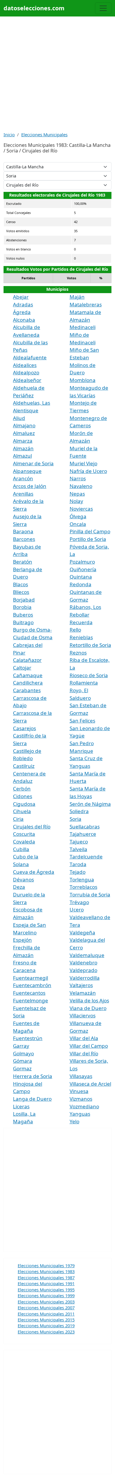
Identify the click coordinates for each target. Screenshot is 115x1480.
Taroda (78, 864)
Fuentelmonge (30, 1000)
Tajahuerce (83, 833)
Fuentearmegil (30, 977)
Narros (78, 478)
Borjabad (24, 599)
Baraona (23, 531)
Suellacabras (85, 826)
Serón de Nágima (90, 803)
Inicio (9, 134)
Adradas (23, 304)
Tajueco (79, 841)
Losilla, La (24, 1113)
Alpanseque (27, 471)
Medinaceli (83, 327)
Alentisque (25, 410)
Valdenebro (83, 962)
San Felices (82, 720)
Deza (19, 886)
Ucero (77, 909)
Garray (21, 1045)
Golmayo (23, 1053)
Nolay (76, 501)
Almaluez (24, 433)
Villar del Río (84, 1053)
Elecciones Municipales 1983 (46, 1271)
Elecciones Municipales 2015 (46, 1320)
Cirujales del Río (31, 826)
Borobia (22, 607)
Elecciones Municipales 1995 (46, 1290)
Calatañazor (27, 660)
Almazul (22, 455)
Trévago (79, 902)
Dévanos (23, 879)
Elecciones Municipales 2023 (46, 1332)
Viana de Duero (88, 1008)
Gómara (22, 1060)
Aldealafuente (30, 357)
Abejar (21, 296)
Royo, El (79, 690)
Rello (75, 629)
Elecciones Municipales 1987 (46, 1277)
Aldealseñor (27, 380)
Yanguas (80, 1113)
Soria (75, 818)
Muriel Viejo (83, 463)
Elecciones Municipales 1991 (46, 1283)
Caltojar (22, 667)
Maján (77, 296)
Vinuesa (79, 1091)
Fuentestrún (27, 1038)
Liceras (21, 1106)
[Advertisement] (57, 73)
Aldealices (25, 365)
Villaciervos (83, 1015)
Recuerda (81, 622)
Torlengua (82, 879)
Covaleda (24, 841)
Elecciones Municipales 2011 (46, 1314)
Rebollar (79, 614)
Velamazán (83, 992)
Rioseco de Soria (89, 675)
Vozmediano (84, 1106)
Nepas (77, 493)
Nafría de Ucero (88, 471)
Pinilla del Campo (90, 531)
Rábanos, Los (85, 607)
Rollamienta (84, 682)
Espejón (22, 939)
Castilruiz (23, 766)
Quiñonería (83, 569)
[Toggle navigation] (103, 8)
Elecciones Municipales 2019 (46, 1325)
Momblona (83, 380)
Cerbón (22, 788)
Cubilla (21, 849)
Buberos (23, 614)
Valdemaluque (87, 955)
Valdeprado (83, 970)
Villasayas (81, 1076)
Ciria (18, 818)
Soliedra (79, 811)
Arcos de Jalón (29, 486)
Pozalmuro (82, 561)
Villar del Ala (84, 1038)
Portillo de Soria (88, 539)
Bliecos (21, 592)
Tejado (78, 871)
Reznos (78, 652)
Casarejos (24, 728)
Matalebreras (86, 304)
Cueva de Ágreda (33, 871)
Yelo (74, 1121)
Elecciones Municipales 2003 (46, 1302)
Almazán (23, 448)
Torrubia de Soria (90, 894)
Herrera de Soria (32, 1076)
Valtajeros (81, 985)
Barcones (24, 539)
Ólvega (78, 516)
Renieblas (81, 637)
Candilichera (28, 682)
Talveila (78, 849)
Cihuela (22, 811)
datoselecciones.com (34, 8)
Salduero (80, 698)
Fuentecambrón (32, 985)
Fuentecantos (29, 992)
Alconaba (24, 319)
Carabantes (27, 690)
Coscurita (24, 833)
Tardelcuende (86, 856)
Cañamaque (27, 675)
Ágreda (22, 312)
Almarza (22, 440)
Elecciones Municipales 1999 (46, 1295)
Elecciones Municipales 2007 (46, 1307)
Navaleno (81, 486)
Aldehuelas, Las (31, 402)
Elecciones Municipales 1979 (46, 1265)
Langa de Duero (32, 1098)
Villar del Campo (89, 1045)
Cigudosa (24, 803)
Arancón (23, 478)
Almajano (24, 425)
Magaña (23, 1121)
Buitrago (23, 622)
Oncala (78, 524)
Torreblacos (83, 886)
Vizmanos (81, 1098)
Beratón (22, 561)
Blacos (20, 584)
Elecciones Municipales (44, 134)
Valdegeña (82, 932)
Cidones (22, 796)
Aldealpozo (26, 372)
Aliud (19, 418)
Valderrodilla (85, 977)
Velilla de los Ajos (89, 1000)
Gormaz (22, 1068)
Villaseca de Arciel (90, 1083)
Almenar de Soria (33, 463)
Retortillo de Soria (90, 645)
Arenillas (23, 493)
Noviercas (81, 508)
